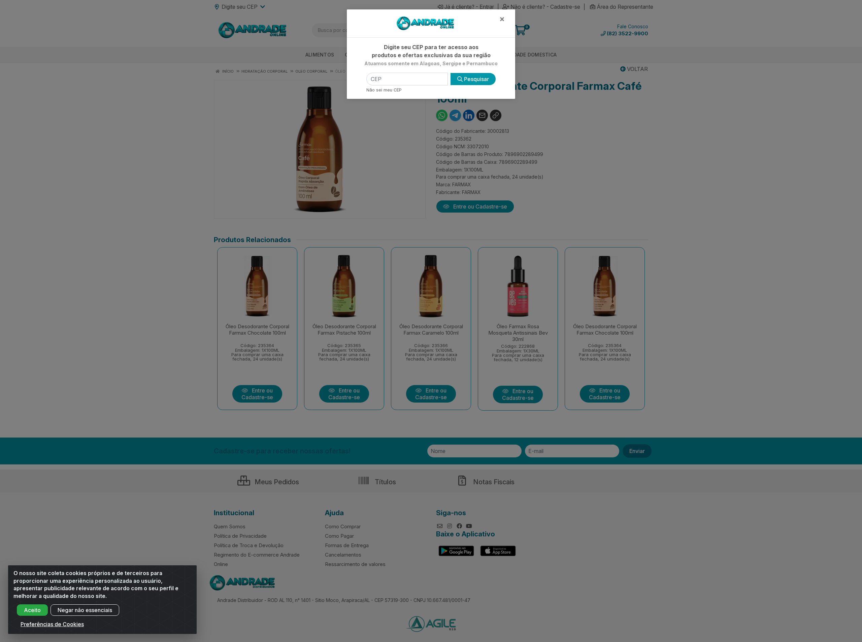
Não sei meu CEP (384, 89)
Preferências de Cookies (52, 624)
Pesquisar (476, 79)
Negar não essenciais (85, 610)
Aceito (32, 610)
